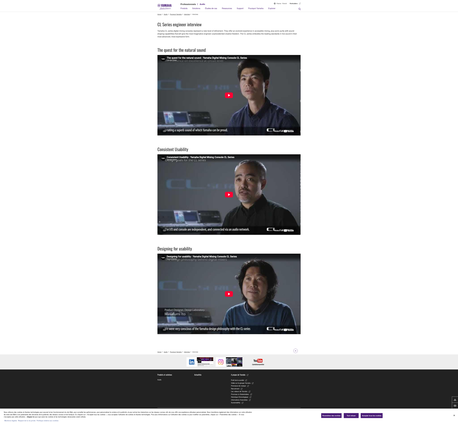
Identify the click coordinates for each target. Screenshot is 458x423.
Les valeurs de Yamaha (239, 391)
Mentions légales (10, 420)
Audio (202, 4)
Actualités (197, 374)
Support (240, 8)
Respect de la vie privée (27, 420)
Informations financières (239, 400)
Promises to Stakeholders (240, 394)
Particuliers (294, 3)
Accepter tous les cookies (371, 415)
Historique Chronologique (239, 397)
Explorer (271, 8)
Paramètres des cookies (331, 415)
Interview (187, 14)
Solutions (196, 8)
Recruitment (235, 388)
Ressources (227, 8)
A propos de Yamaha (238, 374)
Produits (183, 8)
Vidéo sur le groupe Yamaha (240, 383)
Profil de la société (237, 380)
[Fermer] (454, 415)
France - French (282, 3)
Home (159, 14)
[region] (229, 416)
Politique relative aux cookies (47, 420)
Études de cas (211, 8)
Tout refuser (351, 415)
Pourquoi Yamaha (255, 8)
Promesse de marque (238, 386)
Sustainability (235, 402)
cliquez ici (30, 417)
